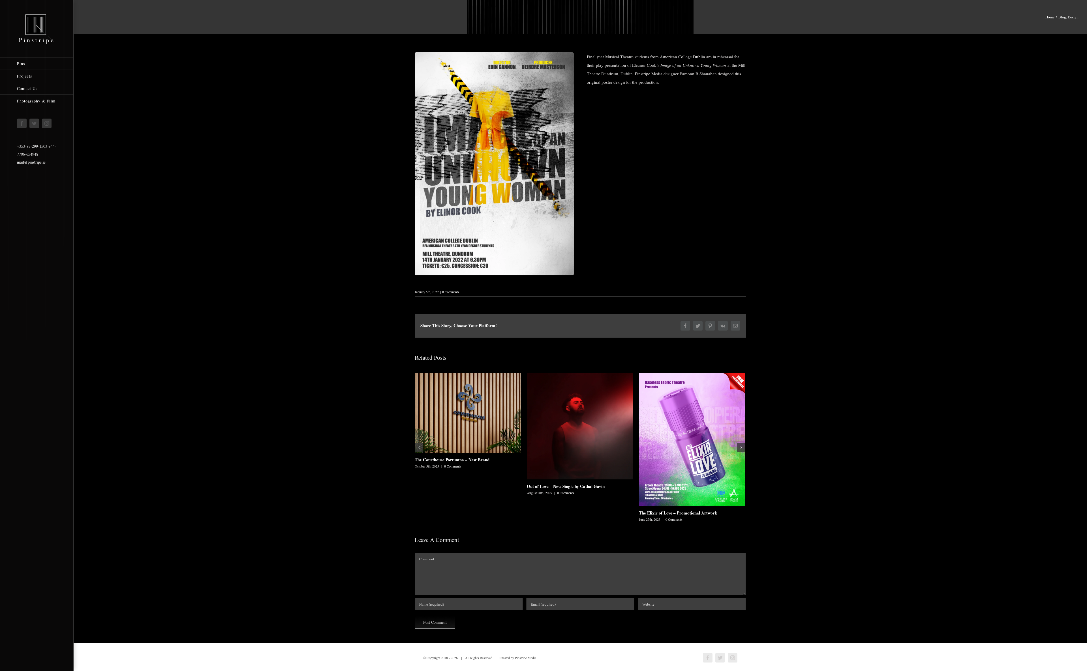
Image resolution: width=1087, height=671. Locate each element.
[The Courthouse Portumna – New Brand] (468, 413)
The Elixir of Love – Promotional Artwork (678, 513)
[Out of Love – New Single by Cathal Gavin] (580, 426)
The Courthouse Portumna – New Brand (452, 459)
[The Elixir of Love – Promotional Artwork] (692, 439)
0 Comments (450, 292)
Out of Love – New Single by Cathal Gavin (566, 486)
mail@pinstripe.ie (31, 162)
